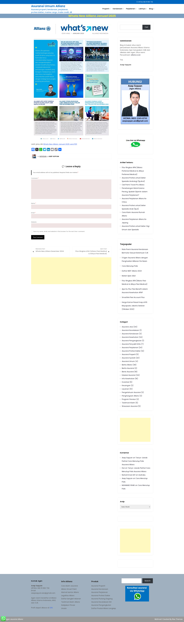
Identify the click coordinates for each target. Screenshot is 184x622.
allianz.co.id (135, 55)
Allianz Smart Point (69, 589)
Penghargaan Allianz (130, 396)
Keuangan (126, 385)
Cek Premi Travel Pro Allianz (133, 185)
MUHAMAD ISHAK (128, 485)
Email (33, 213)
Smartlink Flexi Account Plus (133, 297)
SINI (51, 608)
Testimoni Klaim (128, 403)
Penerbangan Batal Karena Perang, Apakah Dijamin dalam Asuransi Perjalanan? (134, 191)
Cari (146, 27)
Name (33, 203)
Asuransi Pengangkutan (132, 340)
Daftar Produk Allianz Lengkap (103, 608)
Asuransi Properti (129, 354)
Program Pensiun (129, 399)
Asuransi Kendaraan (130, 334)
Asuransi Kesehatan (130, 337)
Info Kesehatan (128, 378)
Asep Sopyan (127, 458)
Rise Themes (177, 619)
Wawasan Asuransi (130, 406)
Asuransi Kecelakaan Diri (101, 602)
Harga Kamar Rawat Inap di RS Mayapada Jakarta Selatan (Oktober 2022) (134, 305)
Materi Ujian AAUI (129, 276)
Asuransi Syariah (129, 358)
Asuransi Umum (128, 361)
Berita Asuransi (128, 368)
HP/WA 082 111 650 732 (145, 2)
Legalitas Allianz (67, 595)
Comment (35, 178)
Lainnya (142, 9)
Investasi (125, 382)
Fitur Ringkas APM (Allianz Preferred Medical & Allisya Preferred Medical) (133, 171)
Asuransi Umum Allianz (48, 6)
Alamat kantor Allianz (70, 592)
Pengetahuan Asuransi (131, 392)
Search (147, 581)
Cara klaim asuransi (69, 586)
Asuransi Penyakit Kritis (131, 344)
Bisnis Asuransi (128, 372)
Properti (105, 9)
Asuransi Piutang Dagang (102, 599)
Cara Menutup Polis (130, 266)
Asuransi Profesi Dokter (131, 351)
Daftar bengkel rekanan (71, 599)
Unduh (64, 608)
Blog (151, 9)
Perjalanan (130, 9)
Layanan (125, 389)
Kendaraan (117, 9)
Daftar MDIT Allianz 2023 (132, 271)
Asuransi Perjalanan (130, 347)
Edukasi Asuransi (128, 375)
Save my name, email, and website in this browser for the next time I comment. (59, 231)
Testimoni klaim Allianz (70, 602)
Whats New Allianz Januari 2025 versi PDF (60, 144)
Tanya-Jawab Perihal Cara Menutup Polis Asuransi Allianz (134, 461)
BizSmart (158, 619)
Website (34, 222)
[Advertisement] (71, 270)
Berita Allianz (127, 365)
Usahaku (141, 475)
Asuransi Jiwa (127, 327)
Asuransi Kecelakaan (130, 330)
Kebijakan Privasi (68, 605)
